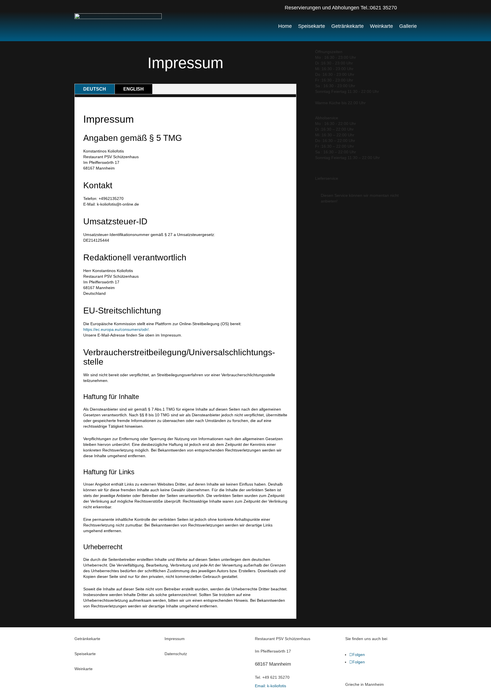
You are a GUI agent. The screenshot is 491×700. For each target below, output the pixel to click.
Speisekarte (311, 26)
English (133, 89)
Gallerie (408, 26)
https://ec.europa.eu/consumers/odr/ (116, 329)
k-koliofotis (270, 686)
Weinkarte (381, 26)
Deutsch (94, 89)
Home (285, 26)
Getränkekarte (347, 26)
